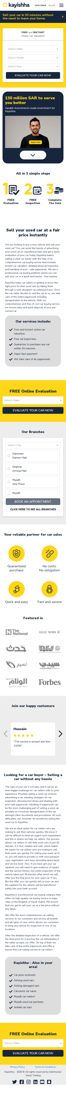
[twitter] (16, 1082)
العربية (52, 6)
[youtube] (43, 1082)
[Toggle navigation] (60, 5)
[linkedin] (36, 1082)
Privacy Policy (17, 1067)
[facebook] (23, 1082)
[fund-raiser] (33, 155)
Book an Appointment (33, 502)
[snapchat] (50, 1082)
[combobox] (30, 49)
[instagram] (29, 1082)
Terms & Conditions (45, 1067)
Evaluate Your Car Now (33, 75)
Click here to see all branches (33, 509)
